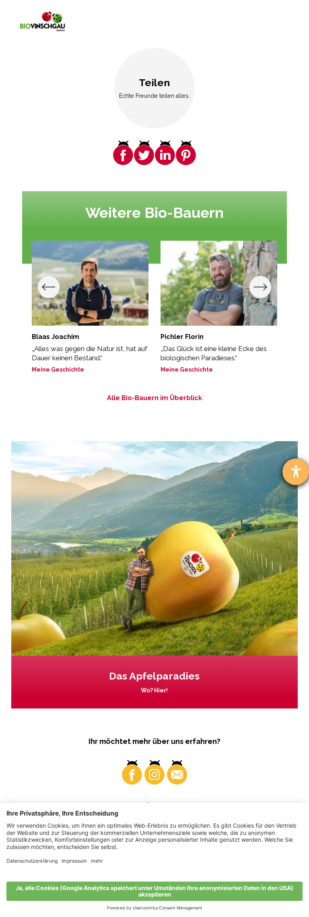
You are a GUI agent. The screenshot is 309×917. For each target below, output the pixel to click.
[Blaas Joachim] (90, 283)
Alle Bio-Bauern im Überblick (154, 398)
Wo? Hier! (154, 690)
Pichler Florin (182, 337)
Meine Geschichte (58, 369)
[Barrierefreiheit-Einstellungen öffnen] (295, 471)
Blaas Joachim (55, 337)
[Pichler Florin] (219, 283)
